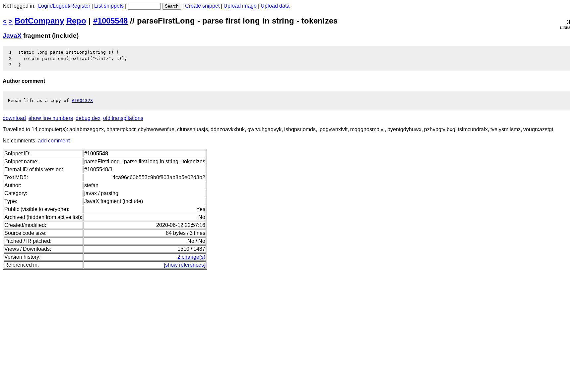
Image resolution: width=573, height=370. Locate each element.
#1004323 (82, 100)
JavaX (12, 35)
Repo (76, 20)
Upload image (240, 6)
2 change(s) (191, 257)
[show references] (184, 265)
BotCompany (39, 20)
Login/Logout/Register (64, 6)
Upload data (275, 6)
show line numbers (51, 118)
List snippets (109, 6)
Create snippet (202, 6)
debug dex (88, 118)
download (14, 118)
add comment (54, 140)
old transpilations (123, 118)
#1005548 (110, 20)
